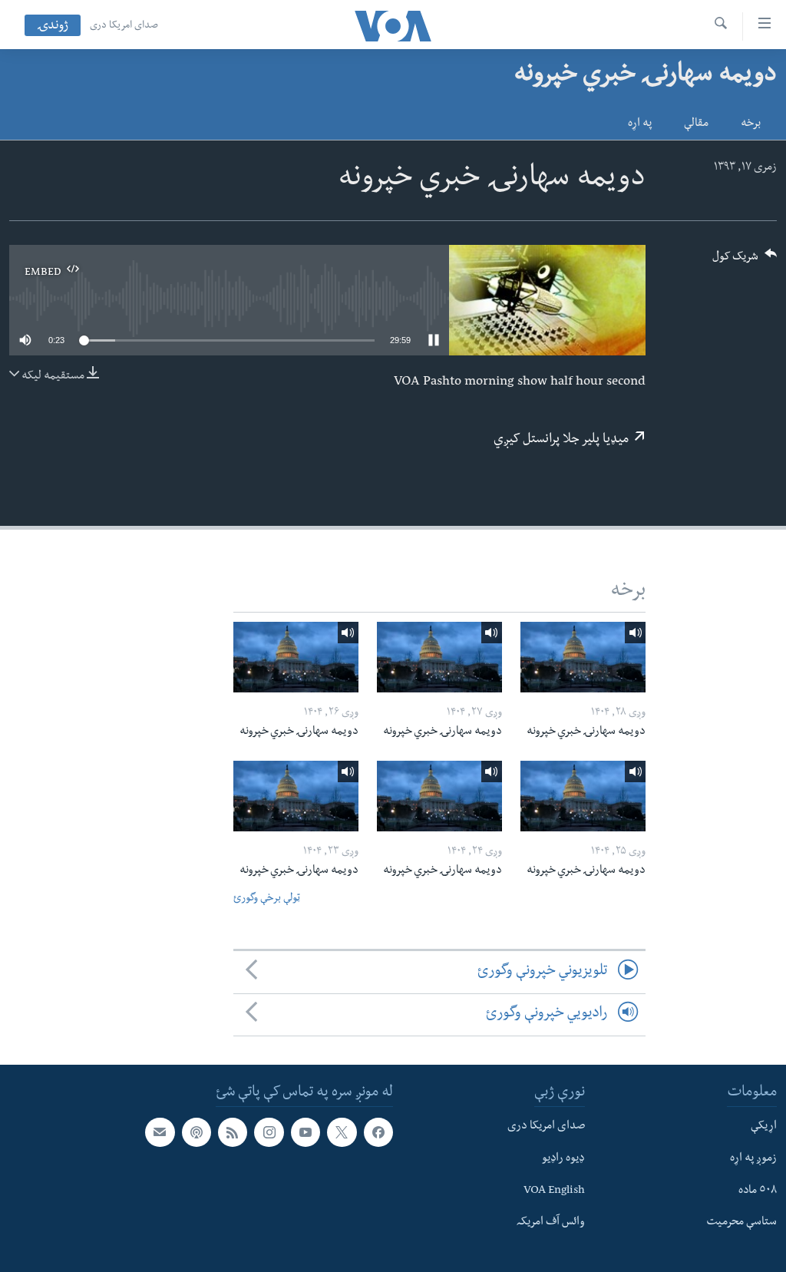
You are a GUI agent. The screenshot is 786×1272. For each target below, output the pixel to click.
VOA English (554, 1191)
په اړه (640, 124)
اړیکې (764, 1127)
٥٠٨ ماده (757, 1191)
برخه (751, 124)
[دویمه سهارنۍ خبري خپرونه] (583, 657)
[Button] (744, 261)
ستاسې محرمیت (741, 1223)
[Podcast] (196, 1132)
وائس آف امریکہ (551, 1223)
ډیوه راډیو (563, 1158)
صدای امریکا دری (124, 26)
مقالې (696, 124)
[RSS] (232, 1132)
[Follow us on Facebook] (378, 1132)
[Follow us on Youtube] (305, 1132)
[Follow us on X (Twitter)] (341, 1132)
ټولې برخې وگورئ (266, 899)
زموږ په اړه (753, 1158)
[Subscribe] (159, 1132)
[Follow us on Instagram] (268, 1132)
